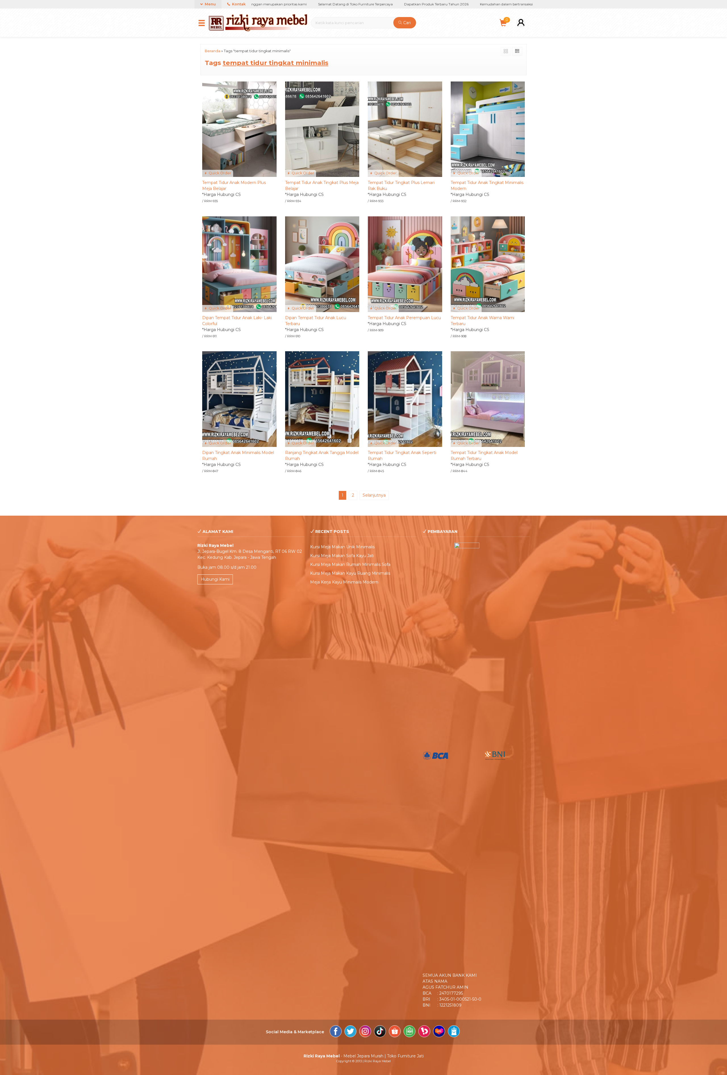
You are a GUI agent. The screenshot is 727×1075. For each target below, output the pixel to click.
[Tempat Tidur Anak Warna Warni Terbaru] (488, 263)
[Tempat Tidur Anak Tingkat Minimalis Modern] (488, 128)
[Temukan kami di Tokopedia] (409, 1032)
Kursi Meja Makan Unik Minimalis (342, 546)
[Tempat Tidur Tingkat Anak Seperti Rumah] (405, 398)
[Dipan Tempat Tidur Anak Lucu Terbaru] (322, 263)
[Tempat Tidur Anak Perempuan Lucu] (405, 263)
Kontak (238, 4)
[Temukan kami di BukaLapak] (424, 1032)
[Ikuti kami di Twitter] (350, 1032)
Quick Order (219, 173)
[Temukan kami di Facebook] (336, 1032)
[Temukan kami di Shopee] (395, 1032)
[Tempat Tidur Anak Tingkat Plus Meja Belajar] (322, 128)
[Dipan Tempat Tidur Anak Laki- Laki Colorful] (239, 263)
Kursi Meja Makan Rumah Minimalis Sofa (350, 564)
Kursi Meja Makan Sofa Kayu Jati (342, 555)
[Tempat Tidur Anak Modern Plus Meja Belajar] (239, 128)
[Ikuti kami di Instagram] (365, 1032)
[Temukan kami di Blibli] (454, 1032)
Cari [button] (406, 22)
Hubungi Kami (215, 579)
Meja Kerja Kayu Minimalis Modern (344, 582)
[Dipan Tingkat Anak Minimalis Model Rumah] (239, 398)
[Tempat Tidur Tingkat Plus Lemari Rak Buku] (405, 128)
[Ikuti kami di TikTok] (380, 1032)
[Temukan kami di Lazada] (439, 1032)
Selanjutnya (374, 495)
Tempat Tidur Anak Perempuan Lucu (404, 317)
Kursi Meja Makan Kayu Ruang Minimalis (350, 573)
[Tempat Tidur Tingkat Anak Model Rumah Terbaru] (488, 398)
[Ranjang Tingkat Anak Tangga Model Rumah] (322, 398)
